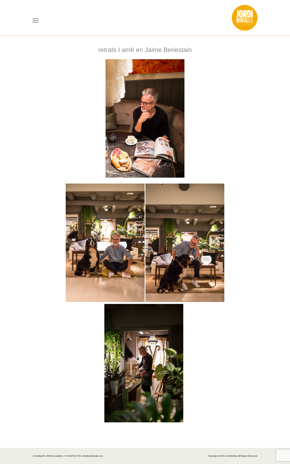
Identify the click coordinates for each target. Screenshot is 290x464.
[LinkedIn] (152, 433)
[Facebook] (143, 433)
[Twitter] (138, 433)
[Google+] (147, 433)
